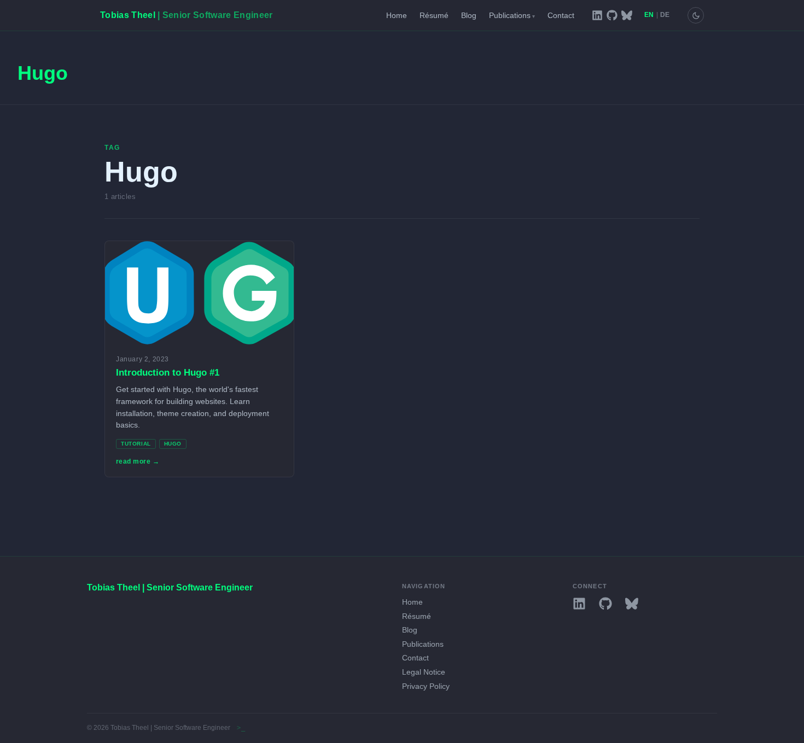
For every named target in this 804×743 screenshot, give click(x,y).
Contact (560, 15)
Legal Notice (423, 672)
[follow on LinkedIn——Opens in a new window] (597, 15)
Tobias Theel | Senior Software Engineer (170, 587)
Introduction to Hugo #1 (167, 372)
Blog (468, 15)
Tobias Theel (186, 15)
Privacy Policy (426, 686)
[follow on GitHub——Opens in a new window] (612, 15)
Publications (512, 15)
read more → (138, 461)
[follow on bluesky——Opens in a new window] (626, 15)
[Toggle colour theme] (696, 15)
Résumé (434, 15)
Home (396, 15)
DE (665, 15)
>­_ (241, 728)
